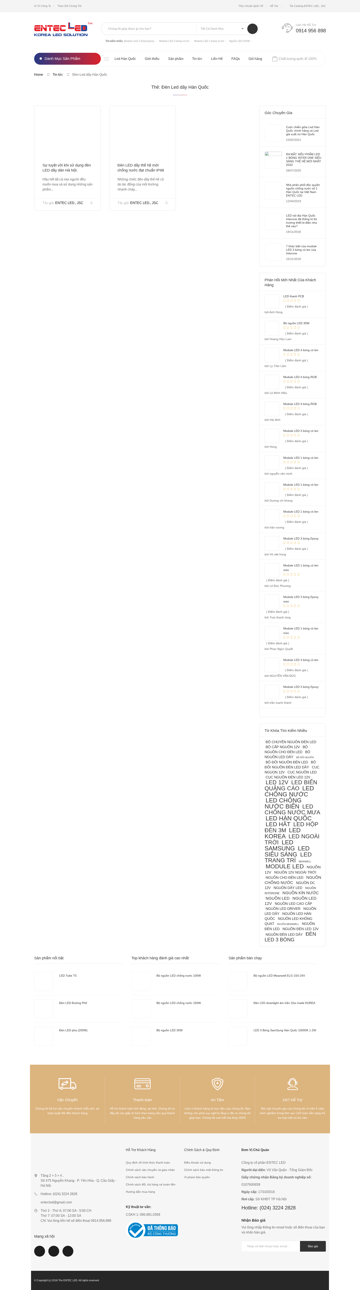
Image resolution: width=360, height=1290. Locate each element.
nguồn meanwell (288, 924)
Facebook (39, 1254)
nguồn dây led (288, 888)
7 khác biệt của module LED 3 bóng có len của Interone (301, 250)
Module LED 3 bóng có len (174, 41)
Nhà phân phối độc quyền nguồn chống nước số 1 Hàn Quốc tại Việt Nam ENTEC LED (303, 190)
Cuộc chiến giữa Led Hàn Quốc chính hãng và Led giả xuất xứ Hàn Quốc (303, 130)
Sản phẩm (175, 59)
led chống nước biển (283, 803)
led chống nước (289, 791)
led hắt (278, 824)
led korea (283, 833)
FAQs (235, 59)
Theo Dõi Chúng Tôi (69, 6)
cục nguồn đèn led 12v (288, 777)
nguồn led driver (283, 909)
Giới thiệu (152, 59)
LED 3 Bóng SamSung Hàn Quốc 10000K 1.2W (285, 1030)
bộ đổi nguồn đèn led (287, 762)
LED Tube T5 (68, 975)
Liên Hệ (217, 59)
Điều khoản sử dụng (197, 1162)
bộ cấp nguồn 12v (283, 747)
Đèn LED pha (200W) (73, 1030)
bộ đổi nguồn (305, 757)
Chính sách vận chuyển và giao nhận (150, 1169)
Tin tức (197, 59)
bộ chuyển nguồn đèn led (291, 742)
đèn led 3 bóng (290, 936)
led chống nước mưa (292, 809)
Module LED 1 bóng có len (209, 41)
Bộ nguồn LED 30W (169, 1030)
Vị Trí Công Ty (42, 6)
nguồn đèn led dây (284, 935)
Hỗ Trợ (274, 6)
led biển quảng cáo (291, 785)
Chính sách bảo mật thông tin (203, 1169)
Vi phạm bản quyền (197, 1177)
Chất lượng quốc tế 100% (298, 59)
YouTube (53, 1254)
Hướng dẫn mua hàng (140, 1191)
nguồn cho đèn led (284, 878)
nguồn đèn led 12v (300, 929)
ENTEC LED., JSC (69, 203)
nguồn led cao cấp (293, 904)
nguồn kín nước (300, 893)
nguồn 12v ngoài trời (295, 872)
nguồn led (278, 898)
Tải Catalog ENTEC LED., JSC (308, 6)
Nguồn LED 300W (239, 41)
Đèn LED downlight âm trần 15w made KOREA (284, 1003)
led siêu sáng (287, 851)
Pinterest (67, 1254)
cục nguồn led (302, 772)
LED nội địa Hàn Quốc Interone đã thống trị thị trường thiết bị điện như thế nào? (301, 221)
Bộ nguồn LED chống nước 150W (178, 1003)
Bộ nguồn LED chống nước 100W (178, 975)
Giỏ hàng (255, 59)
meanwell (305, 861)
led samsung (280, 845)
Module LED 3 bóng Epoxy (139, 41)
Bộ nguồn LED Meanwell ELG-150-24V (279, 975)
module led (285, 866)
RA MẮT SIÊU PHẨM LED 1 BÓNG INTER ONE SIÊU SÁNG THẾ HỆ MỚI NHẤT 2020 (303, 159)
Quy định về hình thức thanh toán (148, 1162)
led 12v (277, 782)
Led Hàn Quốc (125, 59)
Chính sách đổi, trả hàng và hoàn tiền (150, 1184)
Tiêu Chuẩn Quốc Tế (251, 6)
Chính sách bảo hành (140, 1177)
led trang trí (288, 857)
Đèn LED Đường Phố (73, 1003)
